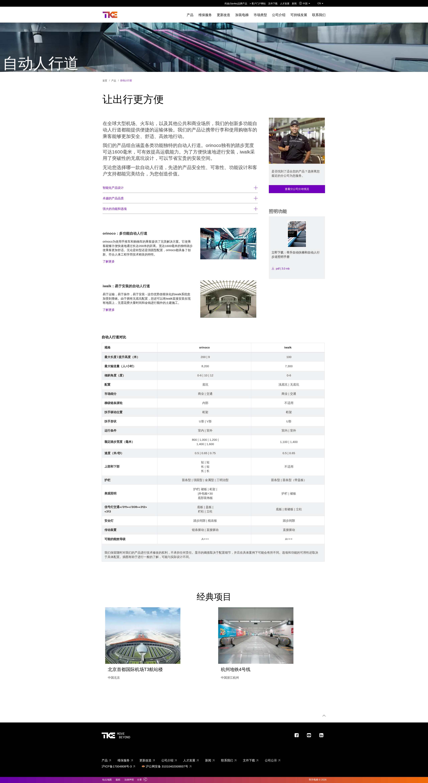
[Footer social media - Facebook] (298, 736)
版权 (118, 779)
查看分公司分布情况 (297, 189)
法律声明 (129, 779)
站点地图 (107, 779)
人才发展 (284, 3)
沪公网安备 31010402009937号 (167, 766)
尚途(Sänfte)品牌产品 (236, 3)
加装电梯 (242, 15)
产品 (190, 15)
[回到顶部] (323, 716)
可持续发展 (298, 15)
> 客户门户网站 (258, 3)
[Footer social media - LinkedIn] (322, 736)
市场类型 (260, 15)
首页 (104, 80)
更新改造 (223, 15)
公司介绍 (278, 15)
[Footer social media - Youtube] (310, 736)
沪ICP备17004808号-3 (117, 766)
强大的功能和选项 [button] (115, 209)
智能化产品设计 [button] (113, 187)
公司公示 (271, 760)
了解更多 (109, 261)
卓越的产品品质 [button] (113, 198)
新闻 (294, 3)
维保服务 (205, 15)
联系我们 (319, 15)
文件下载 (273, 3)
